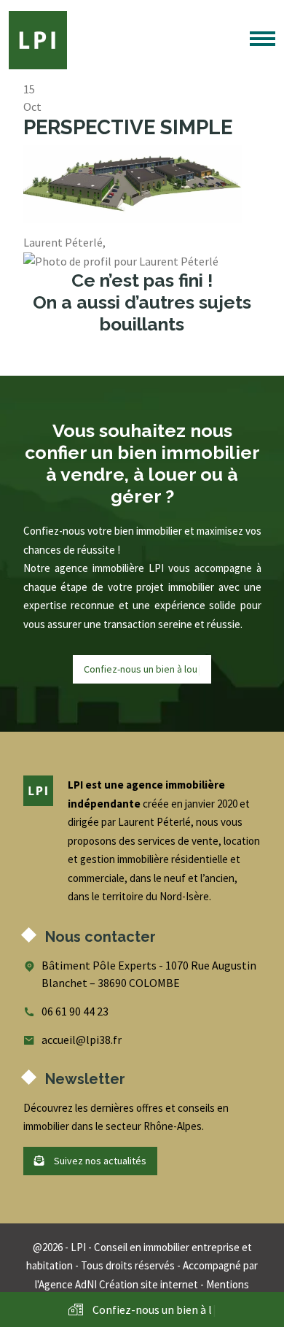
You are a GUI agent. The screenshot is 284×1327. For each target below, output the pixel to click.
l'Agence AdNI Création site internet (116, 1284)
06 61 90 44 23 (75, 1011)
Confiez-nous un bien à (142, 669)
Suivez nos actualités (99, 1160)
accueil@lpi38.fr (82, 1039)
